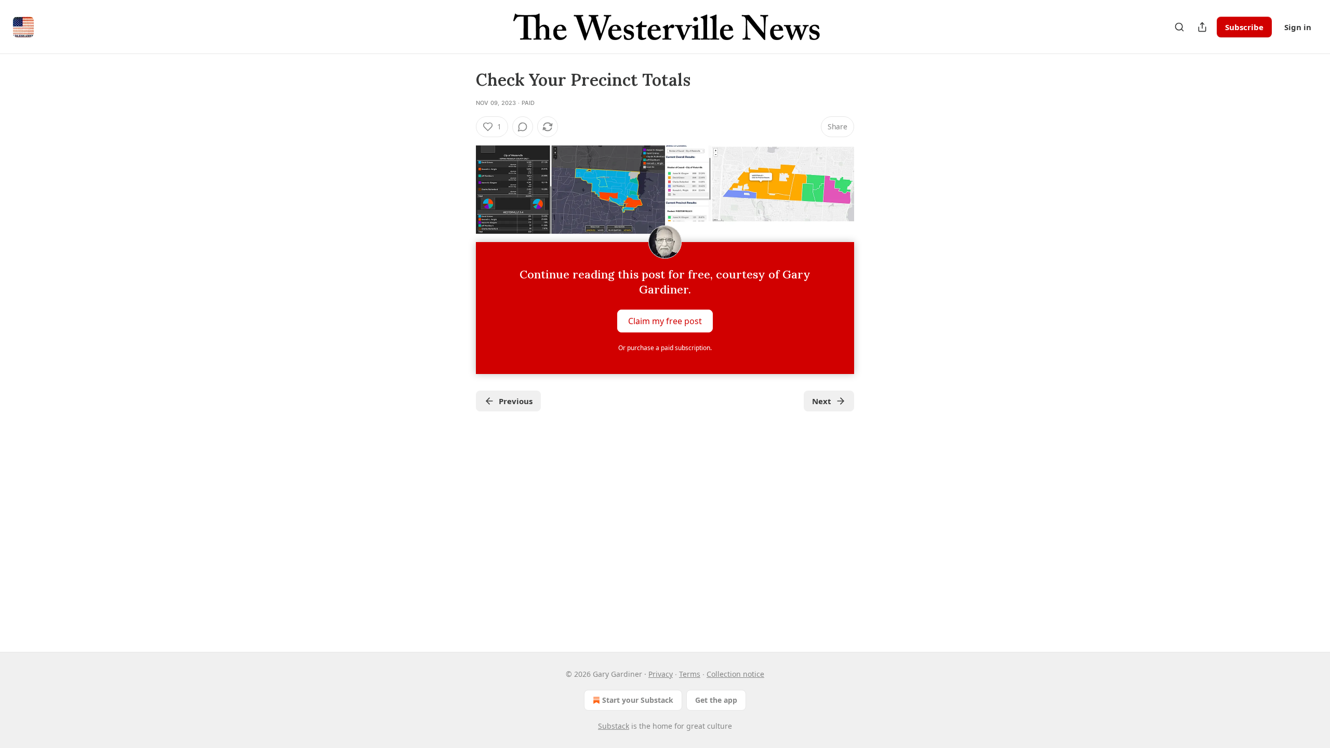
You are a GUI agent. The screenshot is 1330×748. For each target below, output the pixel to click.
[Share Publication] (1202, 27)
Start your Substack (637, 700)
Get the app (716, 700)
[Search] (1179, 27)
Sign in (1297, 27)
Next (821, 401)
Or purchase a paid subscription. (665, 347)
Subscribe (1244, 27)
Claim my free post (665, 321)
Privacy (660, 674)
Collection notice (735, 674)
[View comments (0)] (522, 126)
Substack (613, 726)
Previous (516, 401)
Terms (689, 674)
